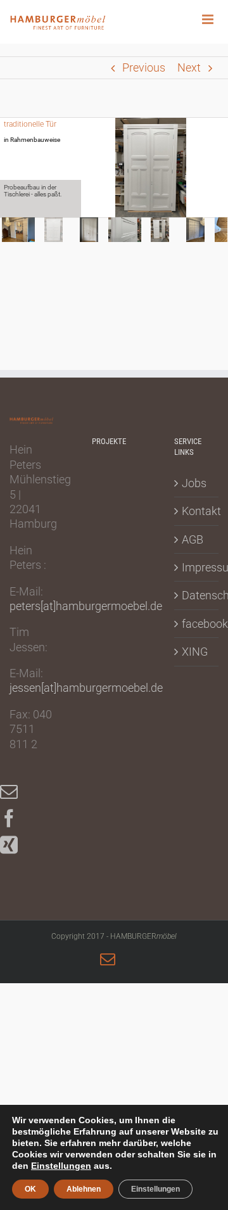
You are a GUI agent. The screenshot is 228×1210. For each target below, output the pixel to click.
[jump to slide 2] (54, 229)
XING (195, 651)
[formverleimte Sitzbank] (114, 623)
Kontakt (197, 511)
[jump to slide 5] (160, 229)
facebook (197, 623)
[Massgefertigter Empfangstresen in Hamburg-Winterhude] (114, 517)
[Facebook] (15, 818)
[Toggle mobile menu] (215, 19)
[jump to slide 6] (195, 229)
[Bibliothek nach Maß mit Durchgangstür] (114, 588)
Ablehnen (83, 1189)
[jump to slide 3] (89, 229)
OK (30, 1189)
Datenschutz (197, 595)
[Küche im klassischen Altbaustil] (114, 728)
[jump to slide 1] (18, 229)
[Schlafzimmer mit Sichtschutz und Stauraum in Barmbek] (114, 482)
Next (189, 67)
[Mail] (15, 792)
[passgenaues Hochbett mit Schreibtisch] (114, 658)
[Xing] (15, 845)
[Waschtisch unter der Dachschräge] (114, 693)
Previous (143, 67)
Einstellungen (61, 1166)
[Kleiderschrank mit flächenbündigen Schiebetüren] (114, 553)
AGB (192, 539)
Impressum (197, 567)
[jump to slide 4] (124, 229)
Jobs (194, 483)
